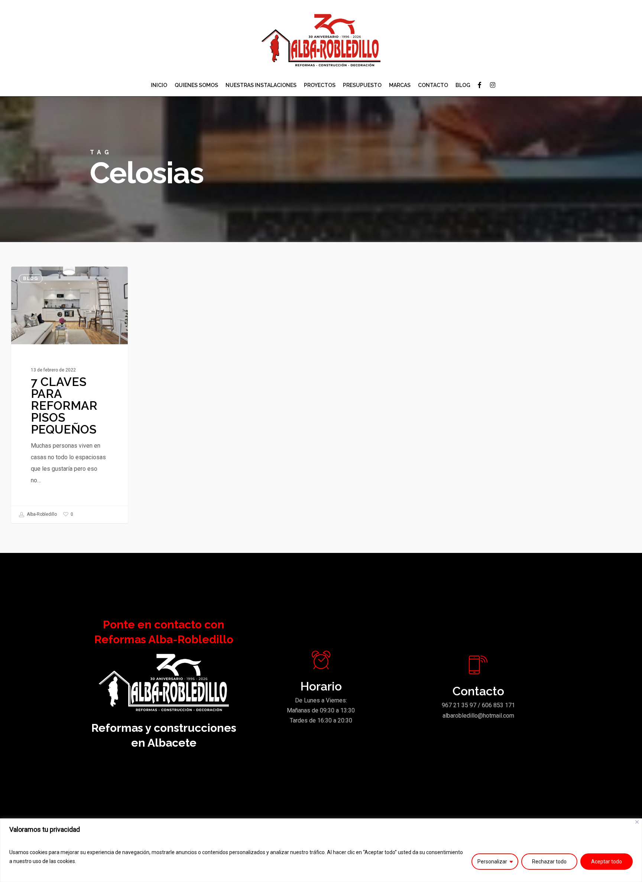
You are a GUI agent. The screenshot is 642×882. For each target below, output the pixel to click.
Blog (30, 278)
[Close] (637, 822)
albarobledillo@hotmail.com (478, 715)
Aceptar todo (606, 862)
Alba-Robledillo (41, 514)
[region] (321, 850)
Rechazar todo (549, 862)
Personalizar (492, 862)
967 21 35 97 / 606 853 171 (478, 705)
